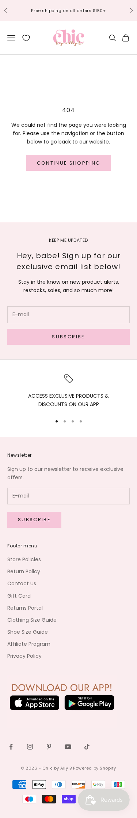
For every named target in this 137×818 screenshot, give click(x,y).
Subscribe (68, 336)
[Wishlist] (26, 38)
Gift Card (19, 595)
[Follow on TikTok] (87, 746)
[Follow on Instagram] (30, 746)
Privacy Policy (24, 656)
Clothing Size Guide (32, 620)
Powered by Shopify (94, 768)
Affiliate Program (28, 644)
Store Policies (24, 559)
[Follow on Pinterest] (49, 746)
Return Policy (23, 571)
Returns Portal (25, 607)
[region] (68, 391)
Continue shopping (68, 163)
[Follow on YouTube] (68, 746)
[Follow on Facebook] (11, 746)
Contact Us (21, 583)
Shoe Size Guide (27, 632)
